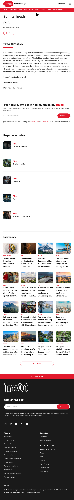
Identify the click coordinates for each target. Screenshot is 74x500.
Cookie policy (8, 462)
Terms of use (8, 470)
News (5, 9)
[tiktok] (11, 424)
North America (44, 464)
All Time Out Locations (47, 449)
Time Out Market (58, 9)
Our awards (7, 444)
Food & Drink (23, 9)
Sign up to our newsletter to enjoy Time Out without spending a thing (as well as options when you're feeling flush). (36, 109)
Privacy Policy (45, 121)
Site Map (6, 485)
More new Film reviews (12, 88)
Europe (42, 460)
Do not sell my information (12, 459)
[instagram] (5, 424)
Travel (31, 9)
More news (37, 364)
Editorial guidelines (10, 451)
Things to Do (13, 9)
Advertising (43, 437)
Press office (7, 437)
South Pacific (44, 471)
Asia (41, 457)
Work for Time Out (10, 448)
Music (49, 9)
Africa (42, 453)
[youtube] (27, 424)
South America (45, 468)
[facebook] (16, 424)
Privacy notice (8, 455)
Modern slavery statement (12, 473)
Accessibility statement (11, 466)
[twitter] (21, 424)
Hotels (37, 9)
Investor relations (9, 440)
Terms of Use (35, 121)
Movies (43, 9)
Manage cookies (9, 477)
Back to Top (39, 376)
